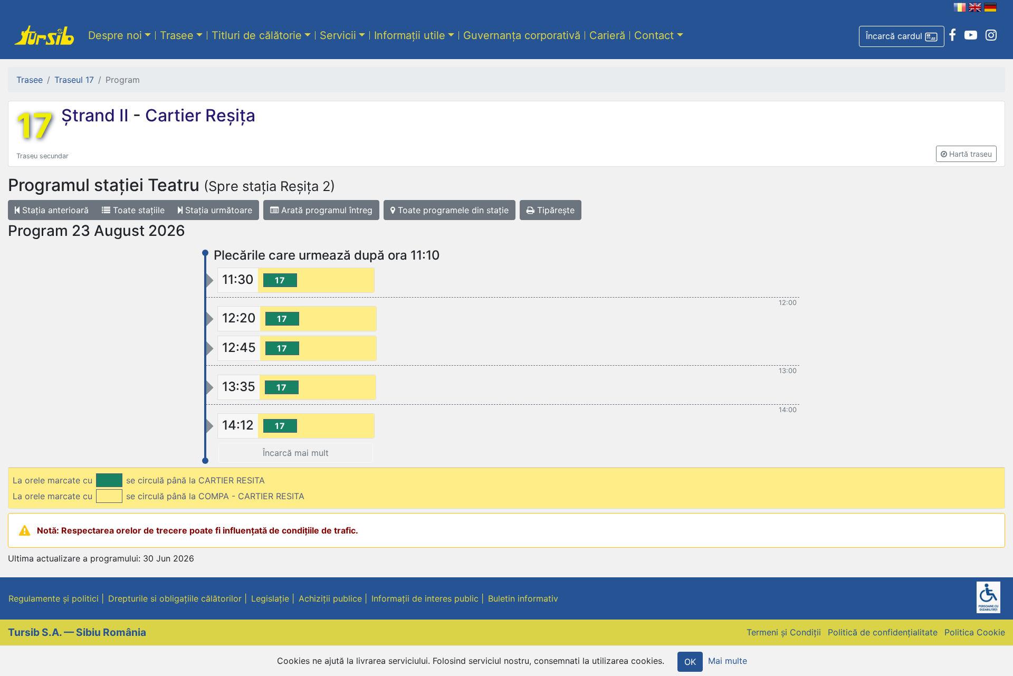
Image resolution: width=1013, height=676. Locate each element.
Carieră (607, 35)
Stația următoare (217, 210)
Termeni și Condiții (784, 632)
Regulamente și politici (53, 598)
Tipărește (554, 210)
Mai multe (727, 660)
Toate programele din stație (452, 210)
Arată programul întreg (325, 210)
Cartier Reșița (198, 115)
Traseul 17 (74, 79)
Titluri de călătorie (257, 35)
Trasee (177, 35)
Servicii (338, 35)
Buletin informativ (523, 598)
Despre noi (115, 35)
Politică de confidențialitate (883, 632)
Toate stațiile (137, 210)
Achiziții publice (330, 598)
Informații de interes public (425, 598)
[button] (901, 36)
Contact (654, 35)
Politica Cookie (974, 632)
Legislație (270, 598)
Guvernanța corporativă (521, 35)
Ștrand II (97, 115)
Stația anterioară (54, 210)
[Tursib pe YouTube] (970, 35)
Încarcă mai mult (296, 453)
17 (34, 126)
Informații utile (409, 35)
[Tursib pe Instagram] (991, 35)
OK (690, 661)
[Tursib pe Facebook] (952, 35)
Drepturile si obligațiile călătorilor (175, 598)
